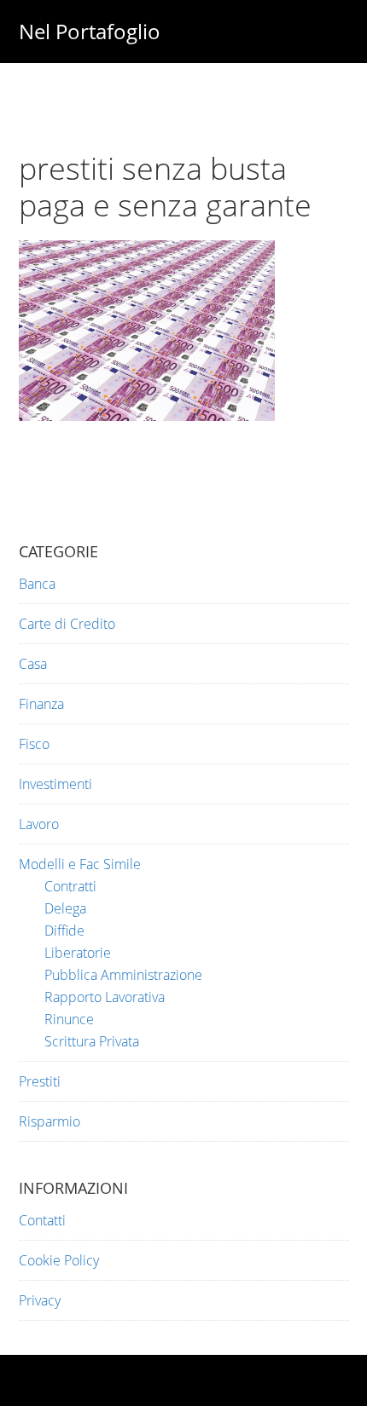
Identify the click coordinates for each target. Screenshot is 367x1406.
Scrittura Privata (91, 1041)
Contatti (42, 1220)
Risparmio (49, 1121)
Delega (65, 908)
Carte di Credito (67, 623)
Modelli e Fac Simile (80, 864)
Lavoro (39, 824)
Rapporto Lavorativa (104, 997)
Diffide (64, 930)
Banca (37, 583)
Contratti (70, 886)
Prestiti (40, 1081)
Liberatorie (77, 952)
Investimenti (55, 784)
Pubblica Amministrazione (123, 974)
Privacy (40, 1300)
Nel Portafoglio (89, 31)
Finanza (41, 703)
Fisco (34, 744)
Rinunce (69, 1019)
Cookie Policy (59, 1260)
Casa (33, 663)
